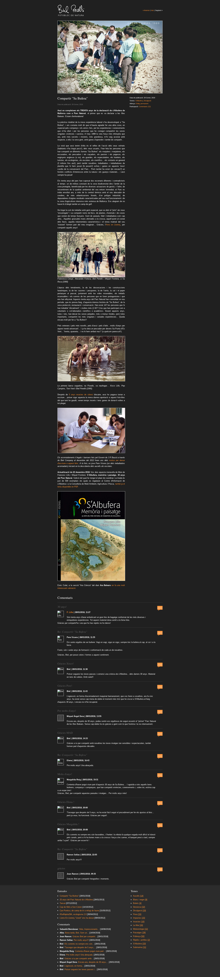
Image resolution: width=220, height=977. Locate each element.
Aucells (138, 896)
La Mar (138, 925)
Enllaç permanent (142, 103)
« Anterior (146, 10)
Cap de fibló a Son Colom (71, 907)
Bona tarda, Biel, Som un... (77, 933)
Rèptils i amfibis (141, 940)
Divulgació (147, 101)
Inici (152, 10)
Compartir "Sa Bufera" (69, 896)
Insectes (138, 922)
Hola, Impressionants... (89, 929)
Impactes (139, 918)
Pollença (138, 936)
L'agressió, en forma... (74, 966)
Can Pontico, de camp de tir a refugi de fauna (79, 910)
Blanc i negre (140, 899)
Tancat (63, 903)
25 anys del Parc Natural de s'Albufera (76, 899)
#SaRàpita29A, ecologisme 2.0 (73, 914)
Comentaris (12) (145, 106)
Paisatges (139, 932)
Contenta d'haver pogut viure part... (90, 951)
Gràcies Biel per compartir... (85, 936)
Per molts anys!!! (81, 940)
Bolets (137, 903)
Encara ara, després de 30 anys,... (93, 962)
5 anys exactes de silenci (81, 394)
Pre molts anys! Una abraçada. (80, 955)
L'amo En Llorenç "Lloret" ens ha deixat (77, 918)
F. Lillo (70, 612)
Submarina (139, 947)
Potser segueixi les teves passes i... (80, 969)
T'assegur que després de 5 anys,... (80, 947)
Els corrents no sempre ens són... (79, 944)
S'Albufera (139, 101)
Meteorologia (140, 929)
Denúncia (139, 907)
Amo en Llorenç (113, 225)
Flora (137, 914)
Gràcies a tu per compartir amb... (79, 958)
